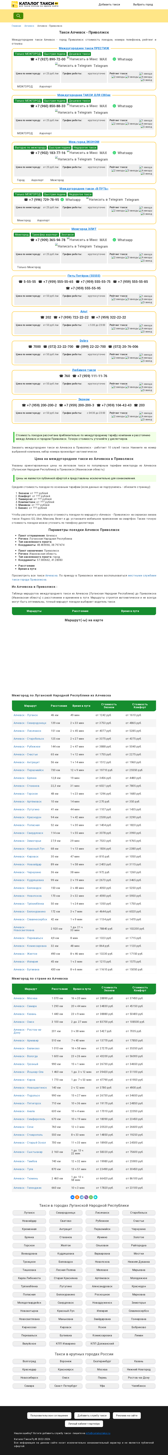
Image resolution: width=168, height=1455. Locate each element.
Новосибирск (29, 1377)
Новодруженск (102, 1302)
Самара (29, 1385)
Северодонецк (65, 1212)
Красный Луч (65, 1310)
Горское (29, 1245)
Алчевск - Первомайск (29, 770)
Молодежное (138, 1278)
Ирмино (102, 1237)
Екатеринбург (102, 1361)
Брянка (29, 1237)
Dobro (84, 340)
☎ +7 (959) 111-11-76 (89, 376)
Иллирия (102, 1310)
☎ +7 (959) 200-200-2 (39, 405)
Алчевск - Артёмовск (28, 801)
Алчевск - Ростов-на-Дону (28, 1031)
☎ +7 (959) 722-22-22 (71, 317)
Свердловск (66, 1302)
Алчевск (29, 26)
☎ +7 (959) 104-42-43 (114, 405)
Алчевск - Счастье (26, 754)
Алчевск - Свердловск (28, 833)
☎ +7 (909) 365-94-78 (47, 240)
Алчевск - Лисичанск (27, 730)
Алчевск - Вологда (26, 1056)
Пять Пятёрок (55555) (84, 275)
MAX (103, 59)
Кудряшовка (65, 1253)
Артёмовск (102, 1278)
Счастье (138, 1220)
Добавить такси (109, 4)
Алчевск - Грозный (26, 1064)
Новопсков (102, 1261)
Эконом (84, 399)
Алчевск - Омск (24, 1021)
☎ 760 (64, 376)
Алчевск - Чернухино (27, 872)
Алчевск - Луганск (26, 715)
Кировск (66, 1327)
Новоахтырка (29, 1310)
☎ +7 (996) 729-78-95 (41, 200)
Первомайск (102, 1229)
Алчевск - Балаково (27, 1048)
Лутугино (66, 1286)
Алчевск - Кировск (26, 856)
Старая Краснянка (66, 1278)
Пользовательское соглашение (49, 1415)
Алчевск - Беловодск (28, 888)
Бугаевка (66, 1335)
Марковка (138, 1294)
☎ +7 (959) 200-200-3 (77, 405)
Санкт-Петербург (65, 1385)
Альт (84, 311)
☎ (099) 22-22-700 (91, 347)
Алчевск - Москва (25, 998)
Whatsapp (125, 59)
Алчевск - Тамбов (25, 1161)
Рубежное (102, 1220)
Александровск (102, 1286)
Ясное (102, 1327)
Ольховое (102, 1245)
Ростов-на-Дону (139, 1377)
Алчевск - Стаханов (26, 785)
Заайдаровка (102, 1319)
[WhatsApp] (91, 1197)
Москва (102, 1369)
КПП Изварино (65, 1343)
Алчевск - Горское (26, 793)
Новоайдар (29, 1220)
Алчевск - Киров (24, 1079)
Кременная (29, 1229)
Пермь (102, 1377)
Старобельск (138, 1212)
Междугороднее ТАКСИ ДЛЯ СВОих (84, 95)
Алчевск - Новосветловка (24, 929)
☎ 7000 (34, 347)
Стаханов (66, 1237)
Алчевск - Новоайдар (28, 864)
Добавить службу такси (92, 1415)
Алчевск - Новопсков (28, 895)
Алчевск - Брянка (25, 778)
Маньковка (65, 1319)
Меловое (102, 1270)
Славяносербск (139, 1310)
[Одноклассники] (77, 1197)
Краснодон (139, 1286)
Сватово (66, 1220)
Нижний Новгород (139, 1369)
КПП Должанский (102, 1343)
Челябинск (139, 1385)
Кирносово (29, 1327)
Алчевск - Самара (25, 1006)
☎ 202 (45, 317)
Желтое (66, 1245)
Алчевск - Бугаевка (26, 969)
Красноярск (66, 1369)
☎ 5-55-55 (27, 282)
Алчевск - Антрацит (27, 762)
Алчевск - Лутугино (26, 809)
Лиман (139, 1335)
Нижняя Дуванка (139, 1261)
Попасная (29, 1294)
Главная (16, 26)
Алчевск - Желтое (25, 953)
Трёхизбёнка (29, 1286)
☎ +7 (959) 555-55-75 (93, 282)
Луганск (29, 1212)
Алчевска (51, 575)
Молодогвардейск (29, 1302)
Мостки (139, 1253)
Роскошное (102, 1294)
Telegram (101, 66)
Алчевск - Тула (23, 1169)
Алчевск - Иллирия (26, 961)
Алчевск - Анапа (24, 1111)
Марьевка (138, 1270)
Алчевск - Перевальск (28, 938)
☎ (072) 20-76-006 (123, 347)
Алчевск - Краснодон (27, 817)
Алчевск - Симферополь (29, 1119)
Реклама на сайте (126, 1415)
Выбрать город (143, 4)
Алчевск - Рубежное (27, 746)
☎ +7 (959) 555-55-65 (55, 282)
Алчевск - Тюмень (26, 1178)
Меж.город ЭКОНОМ (84, 142)
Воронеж (66, 1361)
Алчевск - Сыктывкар (28, 1152)
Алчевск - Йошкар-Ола (28, 1071)
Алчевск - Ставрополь (28, 1134)
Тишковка (29, 1270)
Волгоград (29, 1361)
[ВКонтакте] (72, 1197)
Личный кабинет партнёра (84, 1423)
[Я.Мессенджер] (95, 1197)
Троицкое (29, 1261)
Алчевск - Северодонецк (30, 723)
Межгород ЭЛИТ (84, 229)
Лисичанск (102, 1212)
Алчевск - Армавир (26, 1040)
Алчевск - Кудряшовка (29, 880)
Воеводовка (29, 1253)
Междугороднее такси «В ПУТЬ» (84, 188)
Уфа (102, 1385)
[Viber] (86, 1197)
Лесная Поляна (66, 1270)
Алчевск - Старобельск (29, 738)
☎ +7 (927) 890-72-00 (47, 59)
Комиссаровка (102, 1335)
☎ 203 (139, 405)
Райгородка (138, 1245)
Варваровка (102, 1253)
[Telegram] (82, 1197)
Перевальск (29, 1335)
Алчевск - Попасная (27, 825)
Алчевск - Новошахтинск (30, 1087)
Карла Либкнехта (29, 1278)
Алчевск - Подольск (27, 1095)
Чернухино (139, 1229)
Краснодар (29, 1369)
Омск (65, 1377)
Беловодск (66, 1261)
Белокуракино (65, 1294)
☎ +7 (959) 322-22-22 (108, 317)
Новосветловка (29, 1319)
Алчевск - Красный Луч (29, 848)
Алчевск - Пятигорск (27, 1103)
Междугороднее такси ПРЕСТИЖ (84, 48)
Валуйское (29, 1343)
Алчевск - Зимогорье (27, 840)
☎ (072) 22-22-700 (58, 347)
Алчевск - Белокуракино (30, 911)
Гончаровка (138, 1319)
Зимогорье (139, 1302)
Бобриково (139, 1327)
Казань (138, 1361)
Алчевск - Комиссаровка (30, 945)
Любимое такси (84, 370)
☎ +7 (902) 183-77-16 (47, 153)
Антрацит (65, 1229)
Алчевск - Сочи (23, 1126)
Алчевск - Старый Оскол (30, 1142)
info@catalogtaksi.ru (98, 1433)
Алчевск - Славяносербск (30, 919)
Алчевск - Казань (25, 1014)
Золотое (138, 1237)
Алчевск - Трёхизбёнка (29, 903)
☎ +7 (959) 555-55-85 (130, 282)
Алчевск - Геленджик (28, 1187)
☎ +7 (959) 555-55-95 (83, 288)
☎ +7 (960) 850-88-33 (47, 106)
